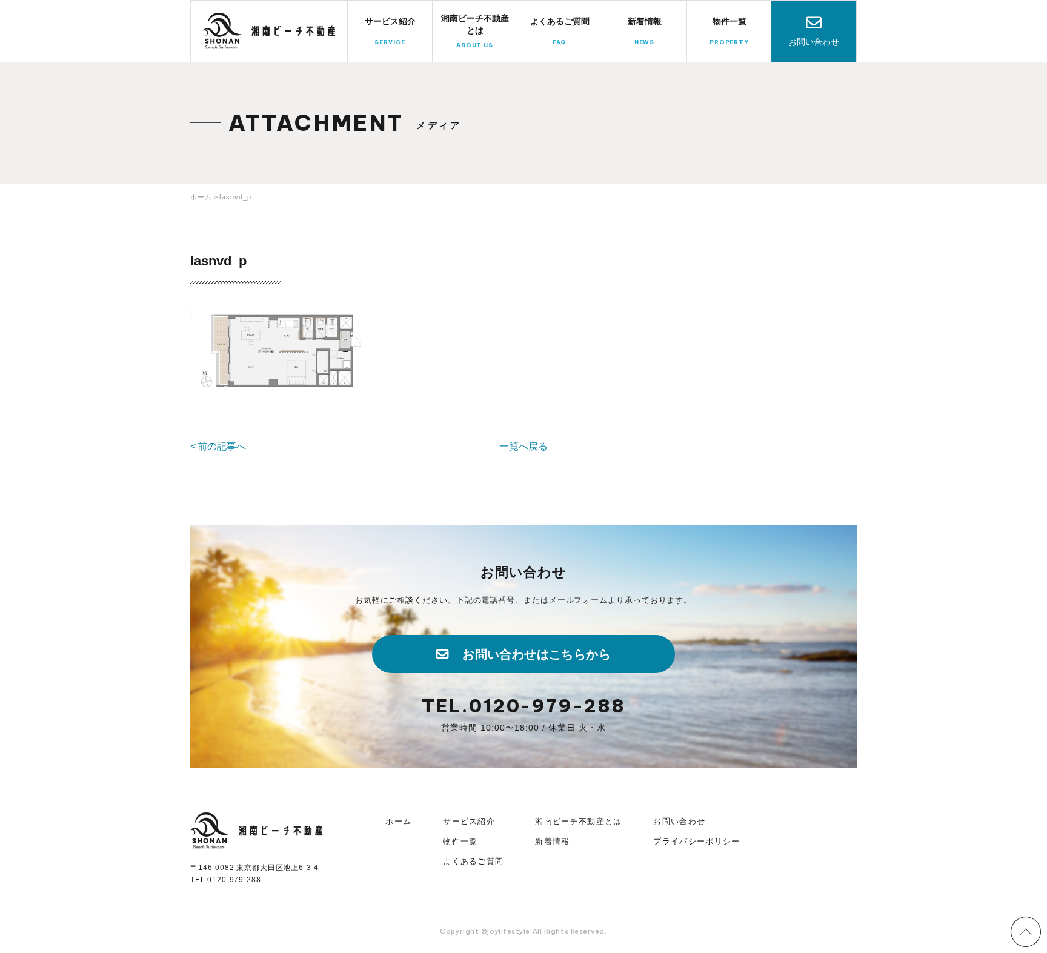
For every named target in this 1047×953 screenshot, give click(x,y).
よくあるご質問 (473, 861)
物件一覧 (460, 841)
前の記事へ (222, 446)
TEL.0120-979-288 (523, 705)
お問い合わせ (813, 42)
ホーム (398, 821)
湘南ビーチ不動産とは (578, 821)
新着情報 (552, 841)
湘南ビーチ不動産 (269, 31)
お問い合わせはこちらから (536, 654)
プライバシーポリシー (696, 841)
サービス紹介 (469, 821)
